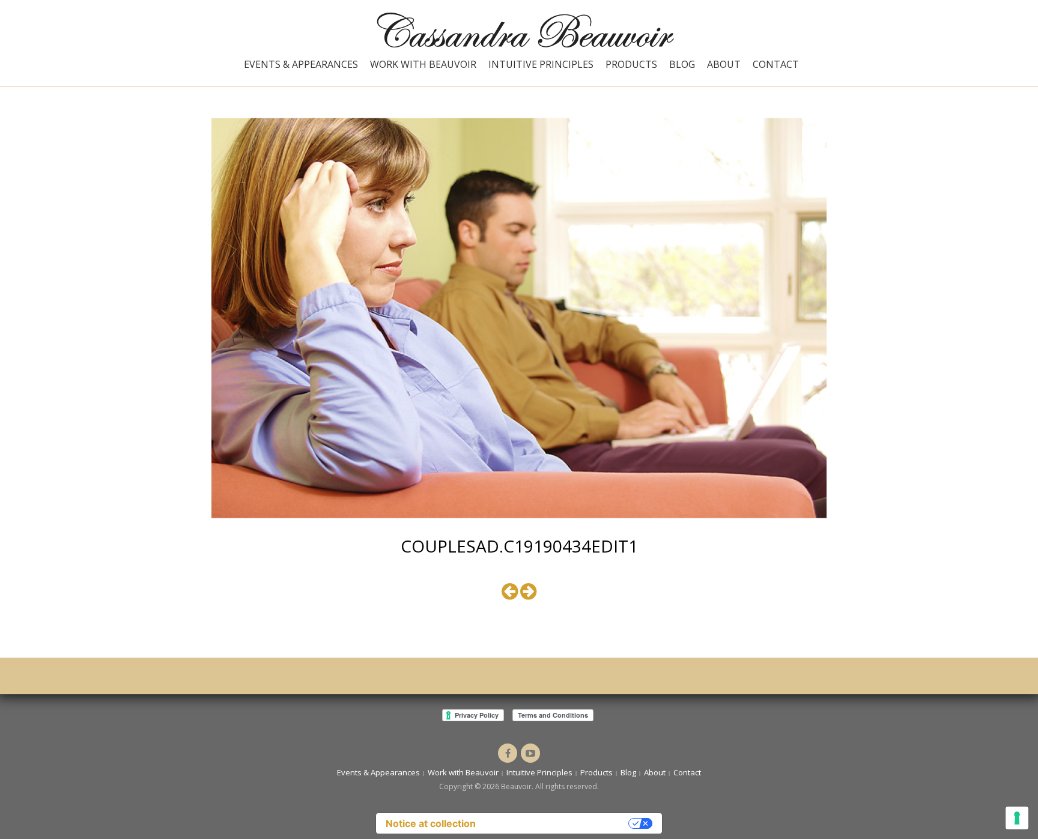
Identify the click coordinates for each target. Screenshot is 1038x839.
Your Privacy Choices (558, 823)
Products (631, 64)
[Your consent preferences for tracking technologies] (1017, 818)
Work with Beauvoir (423, 64)
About (724, 64)
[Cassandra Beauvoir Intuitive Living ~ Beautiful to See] (519, 29)
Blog (682, 64)
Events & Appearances (301, 64)
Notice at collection (431, 823)
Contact (776, 64)
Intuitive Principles (540, 64)
